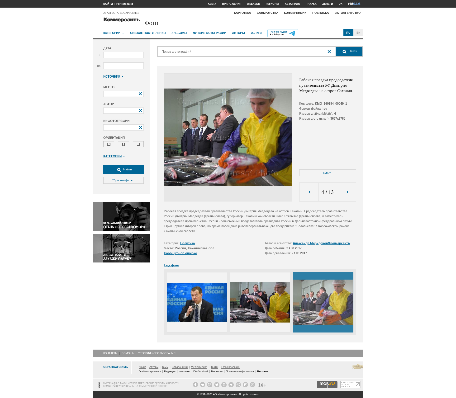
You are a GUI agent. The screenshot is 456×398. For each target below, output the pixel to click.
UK (340, 3)
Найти (127, 169)
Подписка (320, 12)
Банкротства (267, 12)
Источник (111, 76)
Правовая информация (240, 371)
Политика (187, 243)
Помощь (128, 353)
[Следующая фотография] (346, 192)
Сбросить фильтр (123, 180)
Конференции (295, 12)
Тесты (214, 366)
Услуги (256, 33)
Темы (165, 366)
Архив (142, 366)
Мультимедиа (199, 366)
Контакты (110, 353)
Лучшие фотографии (209, 33)
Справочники (180, 366)
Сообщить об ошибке (180, 253)
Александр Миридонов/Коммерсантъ (321, 243)
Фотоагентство (348, 12)
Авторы (238, 33)
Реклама (262, 371)
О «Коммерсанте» (150, 371)
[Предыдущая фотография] (308, 192)
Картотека (242, 12)
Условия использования (157, 353)
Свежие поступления (148, 33)
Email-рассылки (230, 366)
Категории (111, 33)
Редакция (170, 371)
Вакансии (217, 371)
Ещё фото (171, 265)
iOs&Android (200, 371)
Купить (327, 173)
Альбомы (179, 33)
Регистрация (124, 3)
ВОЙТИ (108, 3)
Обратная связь (115, 366)
